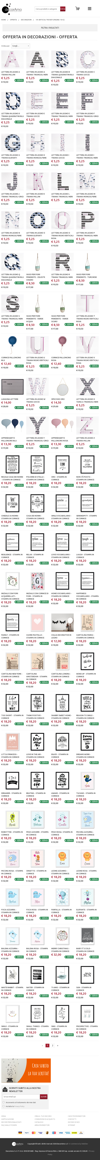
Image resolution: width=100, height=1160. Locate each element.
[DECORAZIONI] (17, 9)
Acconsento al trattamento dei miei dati (21, 1102)
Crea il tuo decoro (43, 1116)
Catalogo (39, 1122)
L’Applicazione (7, 1119)
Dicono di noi (74, 1122)
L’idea (3, 1116)
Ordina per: (5, 46)
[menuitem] (3, 20)
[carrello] (78, 9)
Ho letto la (15, 1106)
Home (3, 20)
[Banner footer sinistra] (26, 1070)
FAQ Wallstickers (9, 1125)
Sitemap (71, 1125)
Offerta (13, 20)
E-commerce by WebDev (78, 1144)
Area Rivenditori (42, 1125)
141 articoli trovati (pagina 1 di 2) (50, 20)
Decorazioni (26, 20)
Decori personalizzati (11, 1122)
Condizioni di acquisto (45, 1119)
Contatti (72, 1119)
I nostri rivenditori (76, 1116)
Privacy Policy (19, 1106)
